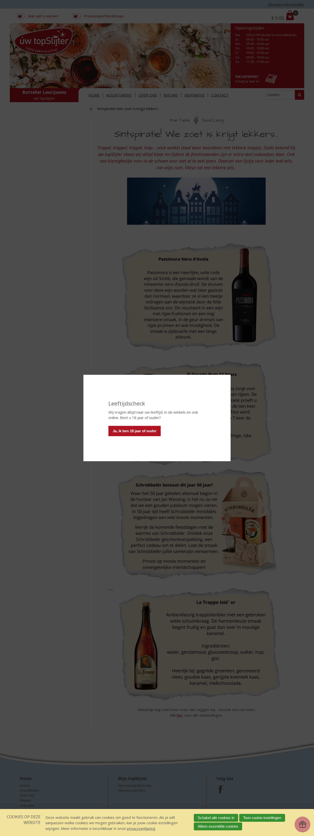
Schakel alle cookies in (216, 818)
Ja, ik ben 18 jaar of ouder (135, 431)
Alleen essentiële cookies (218, 826)
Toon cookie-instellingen (262, 818)
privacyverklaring (141, 828)
